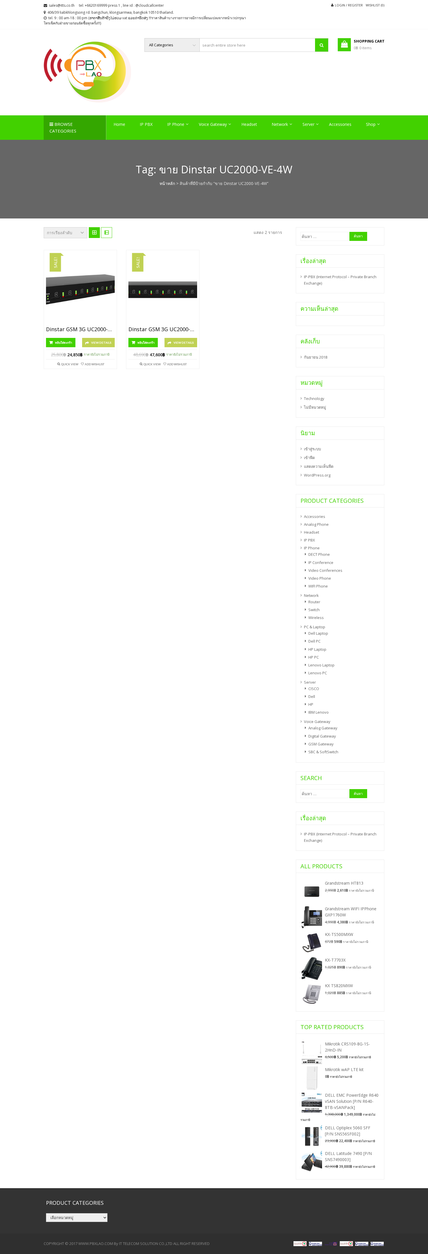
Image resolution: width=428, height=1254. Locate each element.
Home (119, 124)
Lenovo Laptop (321, 665)
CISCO (313, 688)
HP (310, 704)
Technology (314, 398)
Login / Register (349, 5)
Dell (311, 696)
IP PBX (146, 124)
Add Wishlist (94, 364)
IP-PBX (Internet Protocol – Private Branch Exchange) (340, 280)
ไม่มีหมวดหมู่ (315, 407)
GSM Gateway (321, 744)
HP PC (313, 657)
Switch (314, 609)
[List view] (106, 232)
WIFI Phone (318, 586)
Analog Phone (316, 524)
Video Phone (319, 578)
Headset (249, 124)
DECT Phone (319, 554)
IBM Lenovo (318, 712)
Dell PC (314, 641)
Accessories (340, 124)
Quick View (69, 364)
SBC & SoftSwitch (323, 751)
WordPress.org (317, 475)
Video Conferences (325, 570)
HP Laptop (317, 649)
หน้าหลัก (167, 183)
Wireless (316, 617)
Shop (371, 124)
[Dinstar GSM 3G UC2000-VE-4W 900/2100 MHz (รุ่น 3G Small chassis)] (80, 289)
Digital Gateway (322, 736)
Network (280, 124)
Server (308, 124)
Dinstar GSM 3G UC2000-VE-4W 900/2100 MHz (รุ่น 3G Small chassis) (80, 329)
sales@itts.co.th (62, 5)
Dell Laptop (318, 633)
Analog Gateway (322, 728)
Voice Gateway (213, 124)
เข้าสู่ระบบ (312, 448)
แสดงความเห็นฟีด (318, 466)
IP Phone (175, 124)
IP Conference (320, 562)
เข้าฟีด (309, 457)
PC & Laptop (314, 626)
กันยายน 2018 (315, 357)
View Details (101, 342)
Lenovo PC (317, 672)
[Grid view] (94, 232)
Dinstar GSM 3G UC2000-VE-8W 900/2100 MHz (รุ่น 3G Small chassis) (162, 329)
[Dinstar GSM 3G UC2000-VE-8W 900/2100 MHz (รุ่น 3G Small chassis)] (162, 289)
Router (314, 601)
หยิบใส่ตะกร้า (63, 342)
